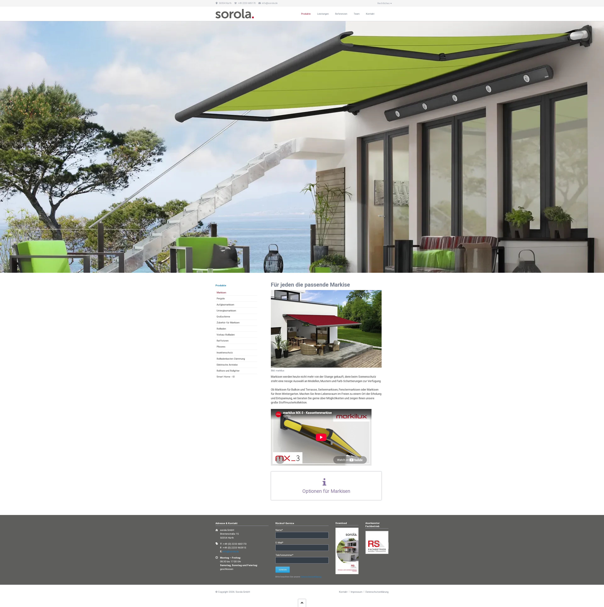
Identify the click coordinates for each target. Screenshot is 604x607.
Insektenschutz (225, 352)
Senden (283, 569)
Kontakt (343, 591)
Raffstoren (223, 340)
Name (280, 530)
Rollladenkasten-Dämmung (231, 358)
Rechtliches (384, 3)
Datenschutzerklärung (311, 577)
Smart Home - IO (226, 376)
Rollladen (221, 328)
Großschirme (223, 316)
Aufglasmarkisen (225, 304)
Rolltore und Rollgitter (228, 370)
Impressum (356, 591)
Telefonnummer (284, 555)
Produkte (220, 285)
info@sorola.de (231, 551)
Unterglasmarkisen (226, 310)
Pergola (221, 298)
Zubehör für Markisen (228, 322)
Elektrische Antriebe (227, 364)
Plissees (221, 346)
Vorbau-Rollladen (226, 334)
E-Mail (280, 542)
